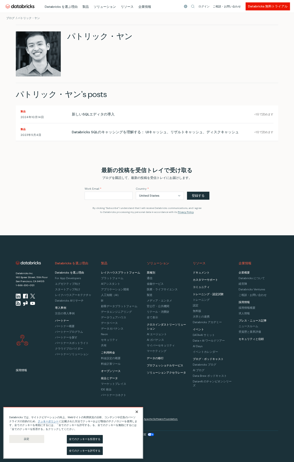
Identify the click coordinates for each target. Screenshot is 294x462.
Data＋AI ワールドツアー (209, 340)
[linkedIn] (18, 296)
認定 (195, 305)
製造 (149, 295)
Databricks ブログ (204, 364)
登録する (198, 195)
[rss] (18, 303)
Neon (104, 334)
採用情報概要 (247, 308)
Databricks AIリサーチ (69, 300)
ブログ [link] (10, 18)
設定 (26, 439)
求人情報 (244, 313)
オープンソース (111, 371)
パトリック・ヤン (29, 18)
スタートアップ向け (67, 289)
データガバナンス (112, 328)
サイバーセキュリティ (161, 345)
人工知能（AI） (110, 295)
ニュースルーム (248, 326)
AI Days (198, 346)
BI (102, 300)
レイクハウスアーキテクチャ (73, 295)
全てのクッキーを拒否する (85, 439)
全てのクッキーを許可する (85, 450)
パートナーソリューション (72, 354)
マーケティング (156, 351)
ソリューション (105, 7)
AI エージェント (157, 334)
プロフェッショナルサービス (165, 365)
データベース (109, 323)
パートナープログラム (69, 332)
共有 (104, 345)
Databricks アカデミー (207, 322)
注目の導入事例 (65, 313)
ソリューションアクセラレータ (166, 372)
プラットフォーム (112, 278)
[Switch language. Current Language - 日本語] (185, 6)
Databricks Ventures (252, 289)
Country (142, 188)
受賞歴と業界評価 (250, 332)
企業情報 (144, 7)
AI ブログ (198, 370)
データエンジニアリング (116, 312)
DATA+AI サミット (204, 335)
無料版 (197, 311)
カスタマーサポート (205, 280)
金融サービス (155, 284)
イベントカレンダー (205, 352)
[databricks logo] (28, 263)
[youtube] (32, 303)
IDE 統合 (106, 389)
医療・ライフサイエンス (162, 289)
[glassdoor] (25, 303)
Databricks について (252, 278)
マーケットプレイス (113, 384)
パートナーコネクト (113, 395)
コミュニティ (201, 287)
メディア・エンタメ (159, 300)
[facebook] (25, 296)
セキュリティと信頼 (251, 339)
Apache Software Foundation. (161, 419)
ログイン (204, 6)
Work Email (93, 188)
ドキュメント (201, 272)
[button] (192, 6)
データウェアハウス (113, 317)
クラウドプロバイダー (69, 348)
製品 (85, 7)
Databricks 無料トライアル (268, 6)
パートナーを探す (66, 337)
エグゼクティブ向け (67, 284)
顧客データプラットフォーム (119, 306)
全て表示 (152, 317)
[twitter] (32, 296)
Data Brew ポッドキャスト (210, 376)
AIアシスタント (110, 284)
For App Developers (68, 278)
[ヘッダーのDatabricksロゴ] (20, 6)
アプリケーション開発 (115, 289)
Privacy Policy (186, 212)
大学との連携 (201, 316)
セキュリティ (109, 340)
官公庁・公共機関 (158, 306)
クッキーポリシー (48, 421)
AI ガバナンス (155, 340)
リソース (127, 7)
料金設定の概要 (111, 358)
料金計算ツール (111, 364)
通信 (149, 278)
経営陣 (243, 284)
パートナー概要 (65, 326)
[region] (73, 433)
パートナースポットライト (72, 343)
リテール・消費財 (158, 312)
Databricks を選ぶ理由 (61, 7)
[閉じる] (136, 411)
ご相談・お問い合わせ (227, 6)
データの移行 (155, 358)
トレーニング (201, 300)
